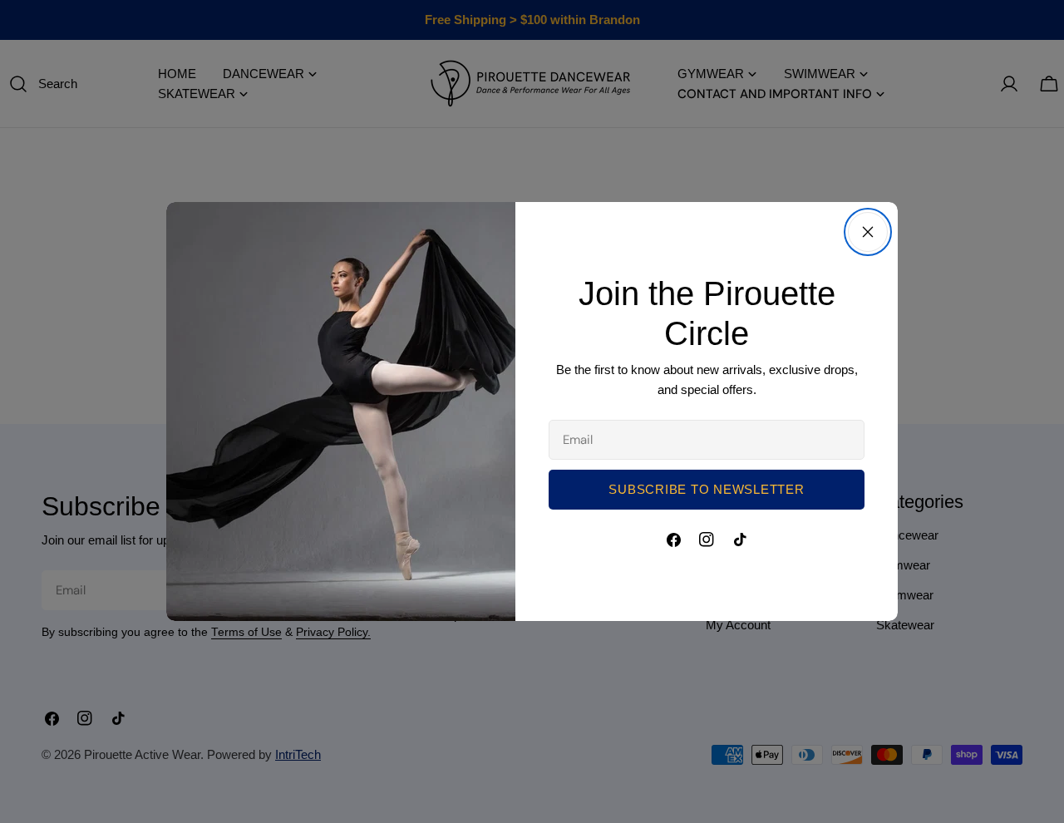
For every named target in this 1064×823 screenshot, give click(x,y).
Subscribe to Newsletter (706, 489)
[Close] (868, 232)
